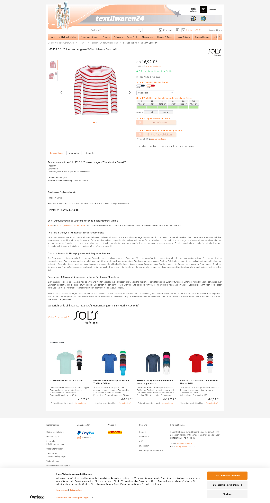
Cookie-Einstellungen (55, 432)
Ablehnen (227, 494)
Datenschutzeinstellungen (226, 484)
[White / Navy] (140, 86)
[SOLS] (214, 52)
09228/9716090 (184, 443)
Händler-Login (52, 436)
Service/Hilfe (214, 30)
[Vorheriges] (61, 92)
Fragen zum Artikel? (168, 146)
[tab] (56, 153)
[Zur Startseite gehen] (135, 15)
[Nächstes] (130, 92)
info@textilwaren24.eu (186, 446)
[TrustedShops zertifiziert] (193, 18)
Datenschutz (144, 436)
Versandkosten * (81, 403)
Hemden (68, 225)
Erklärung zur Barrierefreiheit (151, 450)
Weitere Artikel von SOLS (58, 317)
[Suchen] (139, 30)
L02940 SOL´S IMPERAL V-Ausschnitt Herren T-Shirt (199, 382)
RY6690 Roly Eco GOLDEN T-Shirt (66, 380)
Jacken (75, 225)
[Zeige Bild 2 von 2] (97, 122)
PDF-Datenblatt (187, 146)
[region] (91, 92)
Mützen (83, 225)
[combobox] (113, 30)
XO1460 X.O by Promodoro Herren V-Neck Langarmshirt (155, 382)
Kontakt (142, 432)
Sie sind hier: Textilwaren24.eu (61, 43)
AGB (141, 441)
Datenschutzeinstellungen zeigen (72, 497)
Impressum (144, 446)
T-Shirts (60, 225)
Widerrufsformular (54, 449)
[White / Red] (151, 86)
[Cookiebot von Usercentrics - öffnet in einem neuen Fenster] (37, 497)
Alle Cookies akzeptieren (227, 475)
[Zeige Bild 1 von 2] (94, 122)
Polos (50, 225)
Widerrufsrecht (52, 461)
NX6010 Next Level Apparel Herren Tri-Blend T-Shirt (111, 382)
